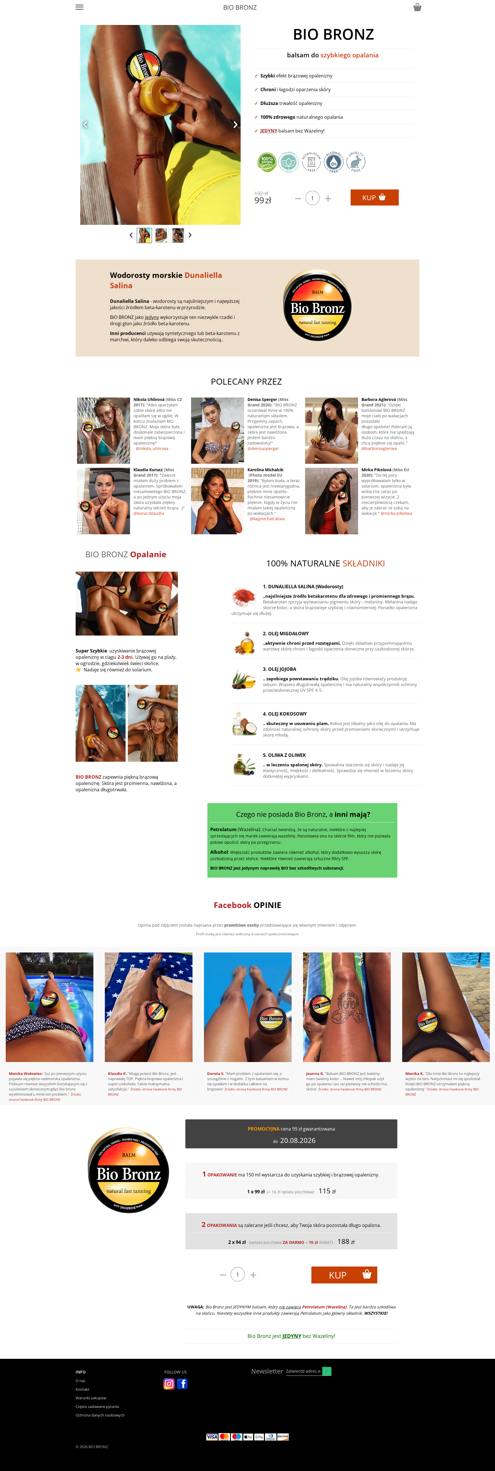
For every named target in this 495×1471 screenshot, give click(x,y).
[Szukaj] (326, 1371)
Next (371, 1026)
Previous (123, 1026)
